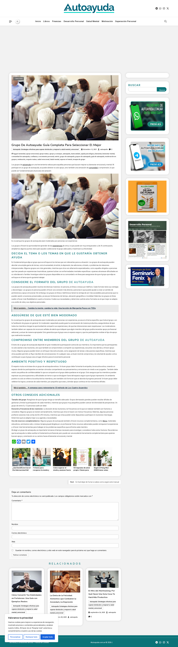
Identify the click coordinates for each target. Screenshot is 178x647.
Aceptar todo (48, 637)
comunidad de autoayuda (21, 156)
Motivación (107, 21)
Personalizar (15, 637)
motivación (21, 159)
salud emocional (43, 159)
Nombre (15, 524)
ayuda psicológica (87, 154)
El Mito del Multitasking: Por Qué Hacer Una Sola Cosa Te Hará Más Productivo (101, 594)
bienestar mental (108, 154)
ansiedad (22, 154)
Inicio (38, 21)
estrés (57, 156)
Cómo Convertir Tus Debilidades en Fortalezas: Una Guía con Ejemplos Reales (27, 598)
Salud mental (54, 159)
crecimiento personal (46, 156)
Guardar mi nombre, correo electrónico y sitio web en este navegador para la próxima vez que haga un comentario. (61, 550)
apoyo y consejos (55, 154)
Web (13, 542)
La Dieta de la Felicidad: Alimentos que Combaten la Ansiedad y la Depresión (63, 598)
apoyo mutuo (44, 154)
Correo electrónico (19, 533)
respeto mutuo (31, 159)
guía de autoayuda (97, 156)
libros (105, 421)
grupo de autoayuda (67, 156)
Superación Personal (125, 21)
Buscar (134, 85)
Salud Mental (92, 21)
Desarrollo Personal (74, 21)
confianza (34, 156)
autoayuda (104, 149)
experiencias (58, 246)
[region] (31, 628)
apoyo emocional (32, 154)
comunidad (93, 168)
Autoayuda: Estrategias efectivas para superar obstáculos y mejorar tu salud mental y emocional (46, 149)
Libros (46, 21)
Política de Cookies (42, 642)
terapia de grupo (79, 159)
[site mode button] (17, 21)
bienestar (98, 154)
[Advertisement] (89, 47)
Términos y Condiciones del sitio (21, 642)
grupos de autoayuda (82, 156)
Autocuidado (75, 154)
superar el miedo (66, 159)
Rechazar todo (31, 637)
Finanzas (56, 21)
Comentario (17, 501)
